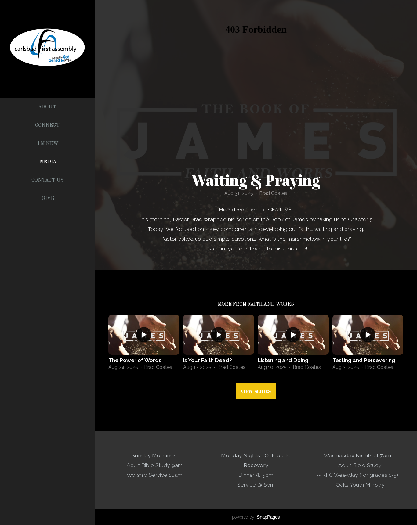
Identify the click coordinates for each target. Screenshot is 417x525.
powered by (256, 517)
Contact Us (48, 180)
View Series (256, 391)
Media (48, 162)
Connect (48, 125)
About (47, 107)
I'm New (48, 143)
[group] (143, 344)
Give (48, 198)
